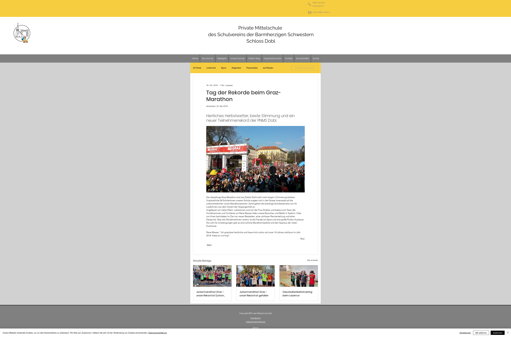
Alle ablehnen (481, 332)
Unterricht (211, 68)
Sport (223, 68)
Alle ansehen (312, 260)
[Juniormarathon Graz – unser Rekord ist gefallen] (255, 276)
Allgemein (236, 68)
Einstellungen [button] (465, 332)
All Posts (197, 68)
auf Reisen (268, 68)
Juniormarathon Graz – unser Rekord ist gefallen (254, 293)
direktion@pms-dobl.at (321, 12)
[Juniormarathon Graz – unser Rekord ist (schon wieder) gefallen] (212, 276)
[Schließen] (507, 333)
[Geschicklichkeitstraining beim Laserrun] (298, 276)
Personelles (252, 68)
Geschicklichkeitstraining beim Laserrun (297, 293)
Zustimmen (497, 332)
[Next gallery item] (301, 159)
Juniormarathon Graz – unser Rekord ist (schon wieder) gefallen (210, 293)
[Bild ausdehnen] (255, 159)
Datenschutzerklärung (157, 332)
